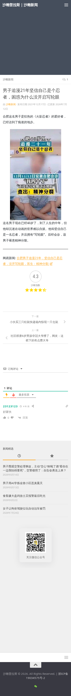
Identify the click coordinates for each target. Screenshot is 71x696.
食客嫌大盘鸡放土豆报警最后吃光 (24, 496)
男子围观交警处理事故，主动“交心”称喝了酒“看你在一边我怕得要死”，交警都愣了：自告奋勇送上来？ (35, 468)
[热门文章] (52, 456)
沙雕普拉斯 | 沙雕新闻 (20, 4)
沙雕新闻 (8, 79)
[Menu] (66, 4)
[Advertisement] (35, 37)
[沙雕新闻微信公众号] (35, 686)
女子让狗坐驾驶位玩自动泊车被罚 (24, 508)
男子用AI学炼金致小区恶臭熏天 (23, 483)
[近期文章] (19, 456)
